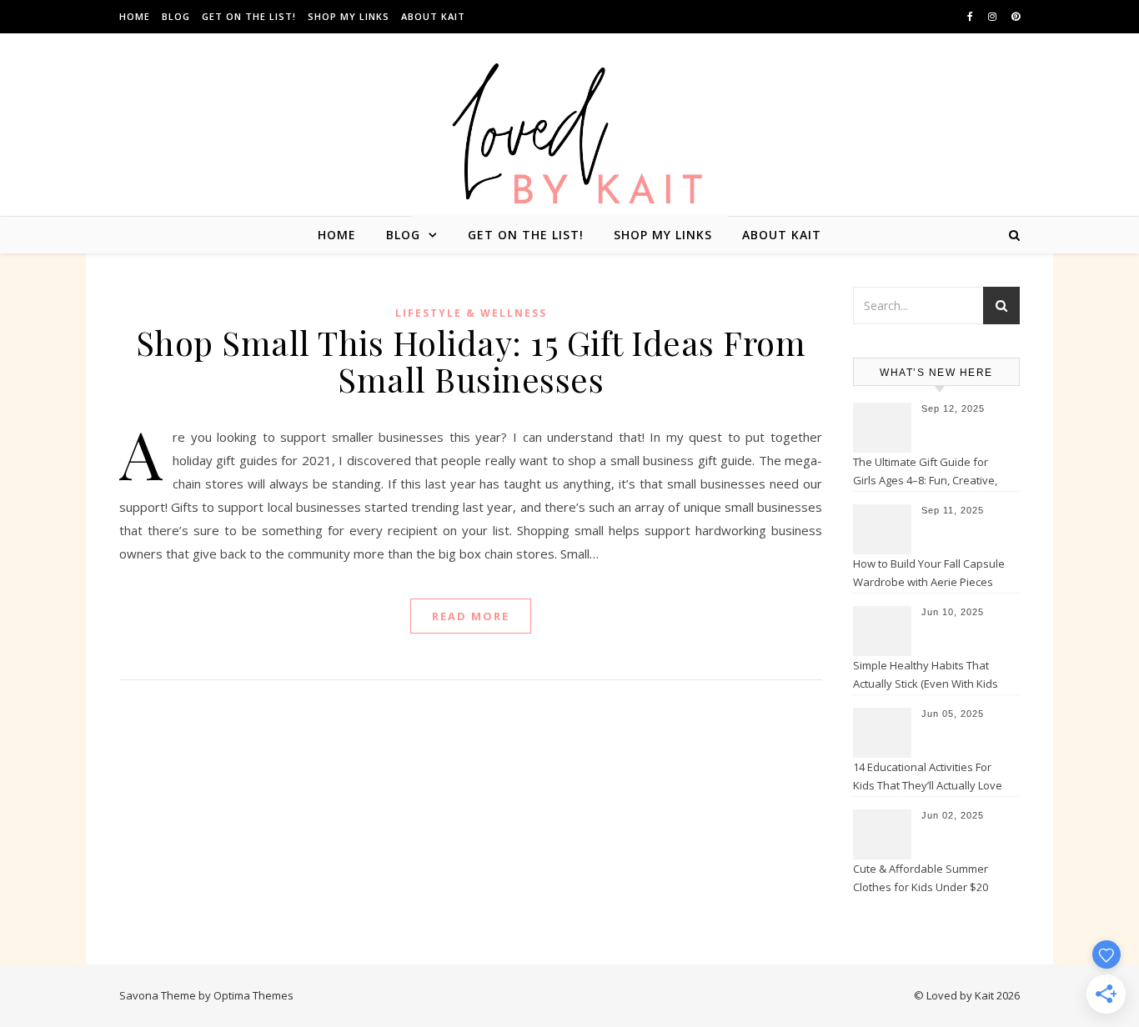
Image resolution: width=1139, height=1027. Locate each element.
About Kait (433, 16)
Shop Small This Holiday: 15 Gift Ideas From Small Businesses (471, 360)
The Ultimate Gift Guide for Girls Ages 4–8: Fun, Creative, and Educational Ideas (925, 472)
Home (134, 16)
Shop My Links (348, 16)
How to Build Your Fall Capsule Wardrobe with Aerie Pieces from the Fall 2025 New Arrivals (930, 574)
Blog (176, 16)
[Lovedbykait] (569, 138)
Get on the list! (249, 16)
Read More (470, 616)
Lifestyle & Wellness (471, 313)
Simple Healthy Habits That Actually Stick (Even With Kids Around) (925, 676)
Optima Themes (253, 995)
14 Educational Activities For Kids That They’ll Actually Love (927, 776)
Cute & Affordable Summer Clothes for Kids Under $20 (920, 877)
